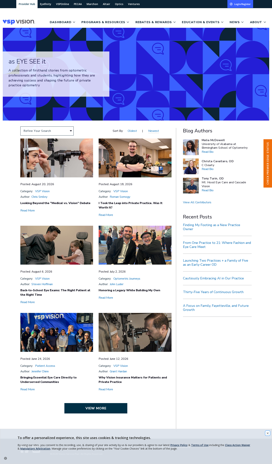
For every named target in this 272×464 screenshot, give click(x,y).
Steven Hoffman (42, 284)
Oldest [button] (132, 131)
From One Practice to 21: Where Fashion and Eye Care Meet (217, 245)
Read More (27, 210)
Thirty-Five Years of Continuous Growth (213, 292)
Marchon (92, 4)
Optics (119, 4)
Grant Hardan (118, 371)
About (256, 22)
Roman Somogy (120, 197)
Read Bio (208, 152)
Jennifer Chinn (40, 371)
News (235, 22)
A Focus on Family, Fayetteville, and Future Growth (216, 307)
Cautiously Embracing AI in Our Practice (213, 278)
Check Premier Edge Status (267, 163)
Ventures (134, 4)
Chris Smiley (39, 197)
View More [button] (95, 408)
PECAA (78, 4)
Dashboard (60, 22)
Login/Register (242, 4)
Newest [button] (153, 131)
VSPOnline (62, 4)
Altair (106, 4)
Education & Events (201, 22)
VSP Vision (42, 191)
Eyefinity (45, 4)
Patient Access (45, 366)
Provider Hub (27, 4)
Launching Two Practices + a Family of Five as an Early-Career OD (215, 262)
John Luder (116, 284)
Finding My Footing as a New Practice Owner (211, 227)
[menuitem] (25, 22)
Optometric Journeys (126, 279)
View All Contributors (197, 202)
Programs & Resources (103, 22)
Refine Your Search (37, 131)
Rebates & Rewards (153, 22)
